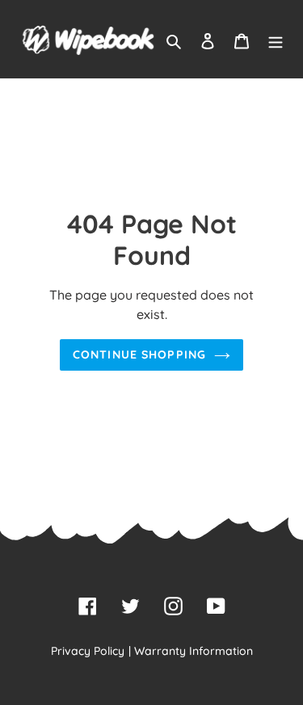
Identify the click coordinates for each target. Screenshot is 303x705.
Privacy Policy (87, 651)
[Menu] (275, 39)
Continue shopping (139, 354)
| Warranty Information (190, 651)
